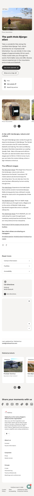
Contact (7, 443)
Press (6, 456)
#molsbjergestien (7, 236)
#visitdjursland (18, 236)
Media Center (9, 458)
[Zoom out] (29, 328)
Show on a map (9, 73)
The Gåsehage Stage (8, 214)
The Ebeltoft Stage (8, 200)
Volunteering (8, 470)
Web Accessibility (12, 490)
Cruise (6, 468)
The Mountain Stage (8, 170)
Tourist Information (10, 445)
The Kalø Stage (7, 187)
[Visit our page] (7, 404)
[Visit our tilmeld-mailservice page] (17, 404)
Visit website (11, 84)
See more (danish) (10, 67)
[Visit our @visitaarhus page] (21, 404)
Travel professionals (10, 473)
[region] (17, 314)
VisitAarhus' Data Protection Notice (22, 490)
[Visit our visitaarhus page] (2, 404)
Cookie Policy (4, 490)
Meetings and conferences (13, 475)
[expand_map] (29, 301)
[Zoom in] (29, 324)
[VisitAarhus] (10, 412)
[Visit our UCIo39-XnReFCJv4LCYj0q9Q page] (12, 404)
